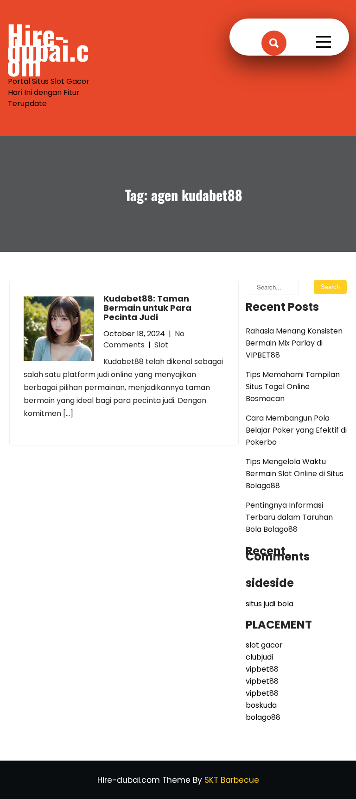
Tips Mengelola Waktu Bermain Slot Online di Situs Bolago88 (294, 473)
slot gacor (264, 645)
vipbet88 (262, 669)
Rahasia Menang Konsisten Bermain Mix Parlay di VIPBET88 (294, 343)
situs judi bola (269, 603)
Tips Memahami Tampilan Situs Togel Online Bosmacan (293, 386)
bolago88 (263, 717)
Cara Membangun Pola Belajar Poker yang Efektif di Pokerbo (296, 430)
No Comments (143, 339)
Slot (161, 345)
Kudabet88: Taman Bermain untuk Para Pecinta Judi (147, 308)
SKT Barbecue (231, 780)
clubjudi (259, 657)
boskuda (261, 705)
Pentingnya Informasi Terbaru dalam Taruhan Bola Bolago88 (289, 517)
